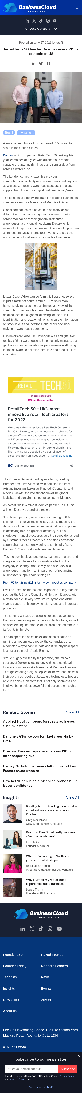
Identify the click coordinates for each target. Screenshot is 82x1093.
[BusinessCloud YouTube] (54, 21)
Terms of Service (17, 1079)
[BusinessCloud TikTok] (41, 21)
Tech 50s (10, 977)
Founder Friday (14, 966)
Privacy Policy (66, 1076)
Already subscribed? (41, 1087)
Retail (9, 132)
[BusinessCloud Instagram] (48, 21)
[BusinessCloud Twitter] (34, 21)
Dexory (8, 155)
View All (72, 712)
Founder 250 (13, 955)
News (45, 977)
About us (10, 1011)
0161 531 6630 (14, 1047)
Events (46, 988)
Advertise (48, 1000)
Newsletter (11, 1000)
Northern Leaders (54, 966)
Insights (9, 988)
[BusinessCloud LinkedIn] (27, 21)
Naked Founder (53, 955)
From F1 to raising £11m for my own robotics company (39, 582)
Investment (26, 132)
